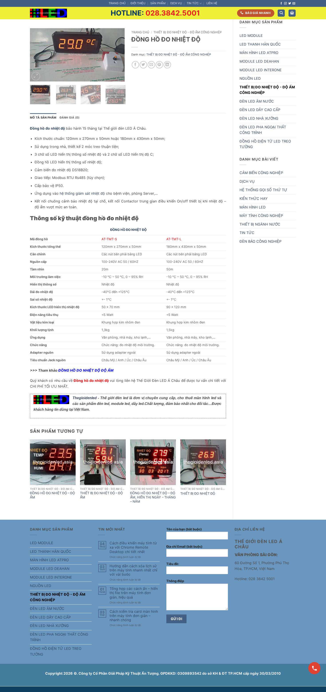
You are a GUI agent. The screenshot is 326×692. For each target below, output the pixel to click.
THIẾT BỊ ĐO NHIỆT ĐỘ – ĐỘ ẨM (101, 495)
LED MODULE (251, 35)
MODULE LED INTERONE (261, 70)
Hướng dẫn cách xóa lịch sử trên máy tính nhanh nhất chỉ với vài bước (133, 570)
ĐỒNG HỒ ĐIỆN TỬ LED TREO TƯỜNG (265, 144)
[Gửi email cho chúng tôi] (294, 3)
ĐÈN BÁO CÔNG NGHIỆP (260, 241)
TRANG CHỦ (117, 3)
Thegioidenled (85, 398)
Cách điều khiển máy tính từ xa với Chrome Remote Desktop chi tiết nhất (133, 547)
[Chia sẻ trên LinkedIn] (167, 64)
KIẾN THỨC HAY (254, 198)
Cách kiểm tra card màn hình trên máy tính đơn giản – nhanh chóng (134, 615)
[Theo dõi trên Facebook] (281, 3)
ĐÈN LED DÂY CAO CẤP (260, 109)
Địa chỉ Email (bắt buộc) (184, 546)
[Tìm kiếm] (281, 13)
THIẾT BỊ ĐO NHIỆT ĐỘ (197, 493)
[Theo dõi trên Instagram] (285, 3)
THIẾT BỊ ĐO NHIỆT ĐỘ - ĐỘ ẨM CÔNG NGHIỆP (267, 90)
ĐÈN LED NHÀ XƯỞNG (259, 118)
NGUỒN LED (250, 78)
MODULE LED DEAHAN (259, 61)
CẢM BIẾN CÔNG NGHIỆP (261, 173)
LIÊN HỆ (211, 3)
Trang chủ (140, 32)
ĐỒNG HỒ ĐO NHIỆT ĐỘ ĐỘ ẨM (86, 370)
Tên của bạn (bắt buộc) (184, 529)
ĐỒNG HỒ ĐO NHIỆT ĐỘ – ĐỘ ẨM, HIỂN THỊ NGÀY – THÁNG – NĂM (153, 497)
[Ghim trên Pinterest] (159, 64)
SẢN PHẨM (157, 3)
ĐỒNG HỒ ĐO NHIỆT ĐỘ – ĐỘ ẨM (52, 495)
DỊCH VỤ (176, 3)
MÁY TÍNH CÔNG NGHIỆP (261, 215)
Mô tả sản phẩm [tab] (43, 117)
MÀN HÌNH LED (253, 207)
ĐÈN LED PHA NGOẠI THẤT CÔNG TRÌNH (263, 130)
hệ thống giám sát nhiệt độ (82, 193)
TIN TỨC (192, 3)
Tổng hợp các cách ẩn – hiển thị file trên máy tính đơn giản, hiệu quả (134, 593)
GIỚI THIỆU (137, 3)
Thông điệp (175, 581)
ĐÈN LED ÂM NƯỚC (257, 101)
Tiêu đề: (172, 564)
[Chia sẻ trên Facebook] (135, 64)
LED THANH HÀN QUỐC (260, 44)
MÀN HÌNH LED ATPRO (259, 52)
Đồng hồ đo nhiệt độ (47, 128)
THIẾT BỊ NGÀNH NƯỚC (260, 224)
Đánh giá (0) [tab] (70, 117)
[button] (292, 13)
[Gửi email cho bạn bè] (151, 64)
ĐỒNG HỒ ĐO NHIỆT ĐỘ (128, 230)
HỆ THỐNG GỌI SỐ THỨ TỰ (263, 190)
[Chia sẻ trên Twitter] (143, 64)
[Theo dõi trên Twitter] (289, 3)
